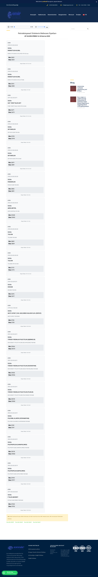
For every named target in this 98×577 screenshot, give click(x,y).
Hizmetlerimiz (52, 14)
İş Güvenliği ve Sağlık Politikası (35, 555)
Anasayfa (33, 14)
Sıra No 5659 (10, 522)
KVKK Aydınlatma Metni (34, 549)
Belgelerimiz (63, 14)
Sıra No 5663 (36, 522)
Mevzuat (71, 14)
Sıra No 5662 (28, 522)
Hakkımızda (42, 14)
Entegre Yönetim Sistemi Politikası (36, 552)
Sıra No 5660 (19, 522)
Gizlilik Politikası (32, 558)
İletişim (78, 14)
